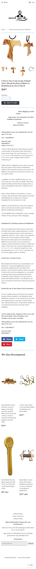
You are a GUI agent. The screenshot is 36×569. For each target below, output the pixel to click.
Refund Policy (18, 513)
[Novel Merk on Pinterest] (16, 552)
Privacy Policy (18, 518)
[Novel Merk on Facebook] (12, 552)
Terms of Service (18, 516)
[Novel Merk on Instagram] (23, 552)
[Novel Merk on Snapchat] (26, 552)
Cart (33, 2)
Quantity (4, 95)
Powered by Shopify (24, 557)
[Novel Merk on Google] (19, 552)
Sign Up (30, 543)
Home (3, 29)
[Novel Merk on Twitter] (9, 552)
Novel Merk (12, 557)
